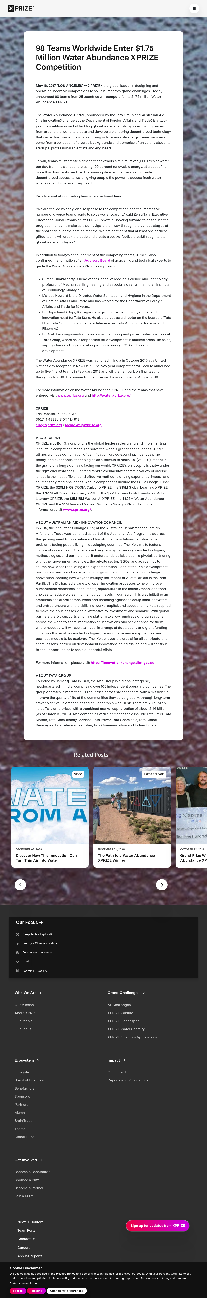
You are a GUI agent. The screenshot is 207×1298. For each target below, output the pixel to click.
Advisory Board (97, 260)
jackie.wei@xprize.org (83, 425)
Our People (24, 1021)
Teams (20, 1129)
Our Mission (24, 1005)
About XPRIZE (26, 1013)
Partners (21, 1104)
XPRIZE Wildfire (120, 1013)
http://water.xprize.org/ (111, 395)
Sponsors (22, 1096)
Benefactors (24, 1088)
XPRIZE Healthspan (123, 1021)
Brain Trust (23, 1121)
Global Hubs (25, 1137)
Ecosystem (23, 1072)
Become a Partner (29, 1188)
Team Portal (26, 1230)
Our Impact (117, 1072)
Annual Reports (29, 1256)
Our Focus (23, 1029)
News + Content (30, 1222)
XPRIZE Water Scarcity (126, 1029)
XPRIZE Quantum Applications (132, 1037)
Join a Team (24, 1196)
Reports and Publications (128, 1080)
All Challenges (119, 1005)
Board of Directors (29, 1080)
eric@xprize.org (49, 425)
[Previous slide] (20, 885)
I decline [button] (36, 1290)
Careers (23, 1248)
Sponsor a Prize (27, 1180)
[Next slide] (162, 885)
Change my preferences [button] (66, 1290)
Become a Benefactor (32, 1172)
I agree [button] (18, 1290)
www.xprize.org (70, 395)
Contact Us (26, 1239)
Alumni (20, 1113)
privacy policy (65, 1273)
